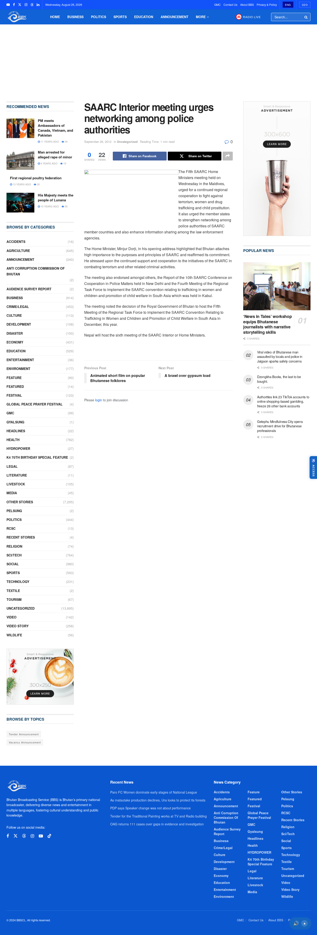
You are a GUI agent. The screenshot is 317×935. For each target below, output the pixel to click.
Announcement (174, 16)
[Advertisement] (158, 59)
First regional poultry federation (35, 177)
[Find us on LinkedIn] (38, 4)
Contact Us (230, 5)
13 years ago (21, 184)
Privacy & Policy (267, 5)
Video (11, 617)
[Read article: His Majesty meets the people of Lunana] (20, 203)
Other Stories (19, 502)
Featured (15, 386)
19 (64, 163)
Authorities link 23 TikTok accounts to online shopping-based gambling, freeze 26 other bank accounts (283, 401)
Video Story (17, 626)
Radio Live (252, 17)
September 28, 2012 (97, 141)
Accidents (15, 241)
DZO (305, 5)
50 (66, 206)
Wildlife (14, 635)
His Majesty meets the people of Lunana (55, 198)
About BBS (247, 5)
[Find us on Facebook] (14, 4)
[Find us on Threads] (32, 4)
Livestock (15, 484)
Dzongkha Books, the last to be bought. (279, 379)
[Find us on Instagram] (26, 4)
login (98, 400)
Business (75, 16)
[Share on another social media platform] (228, 156)
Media (11, 492)
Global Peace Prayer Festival (34, 404)
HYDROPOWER (18, 448)
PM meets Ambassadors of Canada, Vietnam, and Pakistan (55, 128)
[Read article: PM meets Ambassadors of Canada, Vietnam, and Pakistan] (20, 128)
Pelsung (14, 510)
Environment (18, 368)
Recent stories (20, 537)
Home (55, 16)
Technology (17, 581)
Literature (16, 475)
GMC (217, 5)
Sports (120, 16)
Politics (98, 16)
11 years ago (49, 141)
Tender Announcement (24, 734)
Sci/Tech (14, 555)
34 (66, 141)
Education (143, 16)
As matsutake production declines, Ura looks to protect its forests (157, 800)
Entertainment (20, 359)
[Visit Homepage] (16, 16)
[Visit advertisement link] (40, 677)
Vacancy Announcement (25, 742)
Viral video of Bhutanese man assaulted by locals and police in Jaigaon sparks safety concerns (279, 356)
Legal (12, 466)
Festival (14, 395)
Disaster (14, 333)
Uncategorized (127, 141)
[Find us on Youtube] (8, 4)
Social (12, 564)
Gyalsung (15, 422)
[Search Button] (306, 17)
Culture (14, 315)
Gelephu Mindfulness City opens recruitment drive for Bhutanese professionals (280, 426)
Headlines (15, 430)
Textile (13, 590)
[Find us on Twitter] (19, 4)
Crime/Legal (17, 306)
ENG (288, 5)
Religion (14, 546)
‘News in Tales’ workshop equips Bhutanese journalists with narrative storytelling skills (267, 324)
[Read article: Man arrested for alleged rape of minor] (20, 160)
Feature (14, 377)
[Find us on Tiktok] (49, 836)
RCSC (11, 528)
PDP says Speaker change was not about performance (150, 808)
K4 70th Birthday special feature (37, 457)
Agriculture (18, 250)
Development (18, 324)
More (201, 16)
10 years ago (49, 206)
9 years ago (49, 163)
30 (38, 184)
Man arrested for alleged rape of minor (55, 155)
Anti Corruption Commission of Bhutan (35, 271)
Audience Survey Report (29, 289)
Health (12, 439)
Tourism (14, 599)
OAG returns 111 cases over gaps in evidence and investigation (157, 824)
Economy (14, 342)
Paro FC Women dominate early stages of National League (153, 792)
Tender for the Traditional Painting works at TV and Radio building (158, 816)
